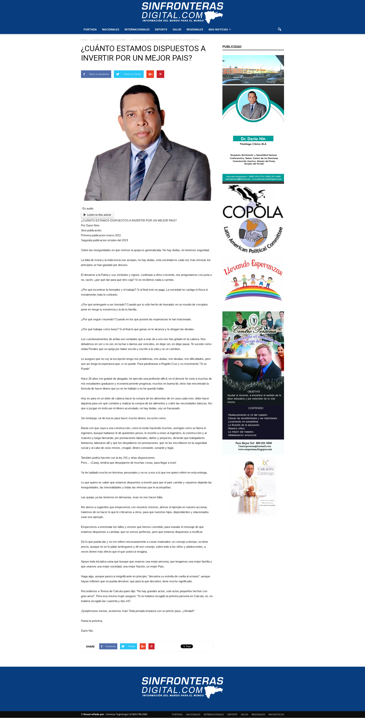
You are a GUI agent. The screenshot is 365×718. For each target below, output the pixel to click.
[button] (279, 29)
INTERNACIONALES (137, 29)
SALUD (177, 29)
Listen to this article (99, 214)
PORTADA (90, 29)
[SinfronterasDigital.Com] (182, 12)
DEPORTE (161, 29)
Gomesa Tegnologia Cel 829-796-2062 (115, 714)
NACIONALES (110, 29)
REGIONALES (195, 29)
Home (84, 39)
